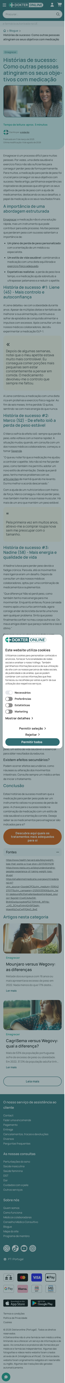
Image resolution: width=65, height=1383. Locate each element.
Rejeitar (31, 734)
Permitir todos (31, 742)
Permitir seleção (31, 728)
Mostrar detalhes (17, 718)
